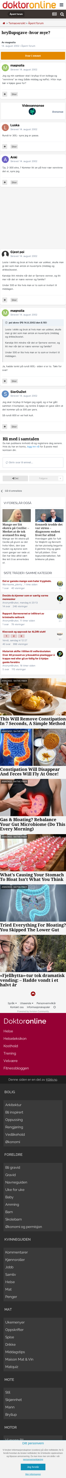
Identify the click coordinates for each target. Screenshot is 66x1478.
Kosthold (11, 1046)
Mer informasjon (33, 1474)
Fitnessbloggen (16, 1068)
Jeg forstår (33, 1466)
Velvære (11, 1061)
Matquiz (11, 1367)
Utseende (26, 1003)
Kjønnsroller (15, 1260)
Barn (9, 1212)
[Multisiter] (4, 94)
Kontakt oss (17, 1007)
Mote (9, 1379)
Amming (12, 1204)
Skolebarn (13, 1219)
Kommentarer (16, 1252)
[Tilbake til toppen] (33, 994)
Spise (9, 1337)
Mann (10, 1407)
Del (16, 478)
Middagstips (15, 1352)
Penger (11, 1297)
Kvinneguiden (17, 1239)
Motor (10, 1427)
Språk (11, 1003)
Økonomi (12, 1142)
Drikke (10, 1344)
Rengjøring (14, 1127)
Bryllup (11, 1414)
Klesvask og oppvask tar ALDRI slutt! (24, 631)
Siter (14, 94)
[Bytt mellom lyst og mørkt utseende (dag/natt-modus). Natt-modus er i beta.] (54, 1007)
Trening (10, 1053)
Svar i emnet (33, 55)
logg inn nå (33, 446)
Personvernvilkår (46, 1003)
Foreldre (13, 1154)
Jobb (9, 1267)
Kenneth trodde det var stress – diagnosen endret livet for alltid (48, 530)
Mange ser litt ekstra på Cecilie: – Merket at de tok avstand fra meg (15, 530)
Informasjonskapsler (38, 1007)
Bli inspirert (14, 1112)
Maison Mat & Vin (19, 1359)
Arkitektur (13, 1105)
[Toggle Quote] (6, 322)
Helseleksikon (15, 1038)
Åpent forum (28, 45)
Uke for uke (14, 1190)
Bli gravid (12, 1167)
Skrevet (23, 69)
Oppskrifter (14, 1330)
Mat (8, 1289)
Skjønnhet (13, 1400)
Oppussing (14, 1120)
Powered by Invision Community (33, 1011)
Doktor (25, 1021)
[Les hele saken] (16, 516)
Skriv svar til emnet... (20, 462)
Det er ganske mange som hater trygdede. (27, 581)
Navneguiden (16, 1182)
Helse (8, 1031)
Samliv (10, 1274)
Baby (9, 1197)
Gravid (10, 1175)
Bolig (9, 1092)
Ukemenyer (15, 1322)
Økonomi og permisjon (23, 1227)
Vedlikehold (15, 1134)
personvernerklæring (33, 1459)
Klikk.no (51, 1079)
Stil (7, 1392)
